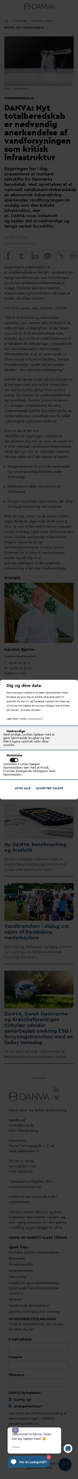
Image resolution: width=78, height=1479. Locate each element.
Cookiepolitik (35, 718)
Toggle (14, 760)
